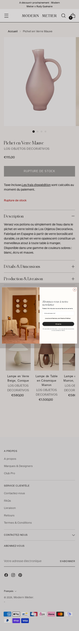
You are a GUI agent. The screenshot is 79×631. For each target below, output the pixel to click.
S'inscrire (58, 324)
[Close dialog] (74, 289)
